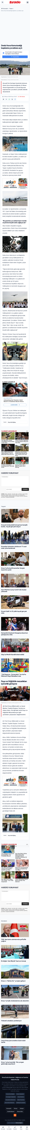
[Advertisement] (15, 27)
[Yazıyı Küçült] (6, 99)
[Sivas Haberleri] (15, 2)
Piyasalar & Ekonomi (10, 1099)
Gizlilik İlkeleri (10, 1111)
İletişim (22, 1108)
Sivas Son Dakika (10, 1094)
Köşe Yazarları (21, 1099)
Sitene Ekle (20, 1111)
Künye (15, 1108)
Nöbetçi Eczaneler (20, 1102)
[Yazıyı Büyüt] (3, 99)
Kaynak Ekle (16, 56)
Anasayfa (5, 8)
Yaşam (11, 8)
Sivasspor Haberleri (10, 1096)
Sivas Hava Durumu (9, 1102)
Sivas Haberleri (20, 1094)
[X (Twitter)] (12, 99)
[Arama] (2, 2)
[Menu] (27, 2)
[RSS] (15, 1115)
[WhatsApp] (9, 99)
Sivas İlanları (21, 1096)
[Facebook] (15, 99)
